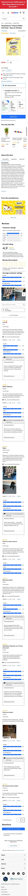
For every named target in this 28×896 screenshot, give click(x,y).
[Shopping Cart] (23, 13)
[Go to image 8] (16, 60)
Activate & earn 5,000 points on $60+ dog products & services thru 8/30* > (13, 4)
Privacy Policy (4, 892)
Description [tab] (5, 159)
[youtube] (23, 873)
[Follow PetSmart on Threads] (13, 873)
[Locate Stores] (20, 13)
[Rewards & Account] (8, 13)
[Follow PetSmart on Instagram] (8, 873)
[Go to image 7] (15, 60)
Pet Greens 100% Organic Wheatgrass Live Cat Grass (5, 139)
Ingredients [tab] (14, 159)
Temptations (4, 31)
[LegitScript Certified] (5, 879)
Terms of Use (4, 889)
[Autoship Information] (18, 90)
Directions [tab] (21, 159)
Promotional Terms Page (19, 850)
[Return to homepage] (15, 13)
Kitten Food (16, 23)
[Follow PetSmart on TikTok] (18, 873)
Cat (2, 23)
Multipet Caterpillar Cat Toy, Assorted (17, 138)
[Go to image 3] (10, 60)
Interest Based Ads (5, 894)
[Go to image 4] (11, 60)
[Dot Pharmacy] (17, 879)
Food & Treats (8, 23)
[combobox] (13, 18)
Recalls (2, 887)
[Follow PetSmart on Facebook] (3, 873)
